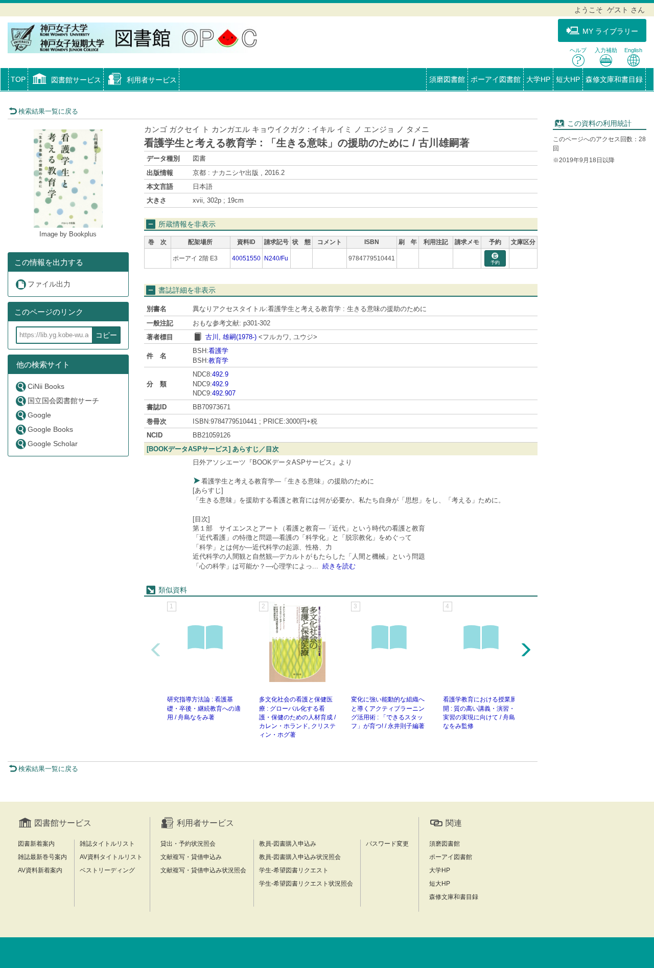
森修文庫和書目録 (614, 79)
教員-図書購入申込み (287, 843)
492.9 (220, 374)
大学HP (538, 79)
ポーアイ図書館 (496, 79)
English (633, 50)
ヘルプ (578, 50)
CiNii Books (46, 386)
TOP (18, 79)
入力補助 (606, 50)
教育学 (218, 360)
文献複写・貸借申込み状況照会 (203, 870)
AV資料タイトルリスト (111, 857)
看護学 (218, 351)
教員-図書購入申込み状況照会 (300, 857)
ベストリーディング (107, 870)
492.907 (224, 393)
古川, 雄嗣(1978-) (230, 337)
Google (39, 415)
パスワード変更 (387, 843)
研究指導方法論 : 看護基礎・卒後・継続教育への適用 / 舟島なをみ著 (204, 708)
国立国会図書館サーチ (63, 401)
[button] (65, 80)
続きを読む (339, 566)
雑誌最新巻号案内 (42, 857)
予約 (495, 262)
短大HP (568, 79)
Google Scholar (53, 443)
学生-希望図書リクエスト (294, 870)
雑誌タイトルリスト (107, 843)
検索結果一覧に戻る (48, 111)
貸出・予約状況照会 (188, 843)
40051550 (246, 258)
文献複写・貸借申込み (191, 857)
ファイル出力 (49, 284)
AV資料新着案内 (40, 870)
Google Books (50, 429)
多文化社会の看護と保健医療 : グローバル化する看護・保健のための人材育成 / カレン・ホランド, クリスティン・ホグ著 (297, 717)
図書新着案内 (36, 843)
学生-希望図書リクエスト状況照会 (306, 883)
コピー (106, 335)
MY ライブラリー (610, 31)
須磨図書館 (447, 79)
